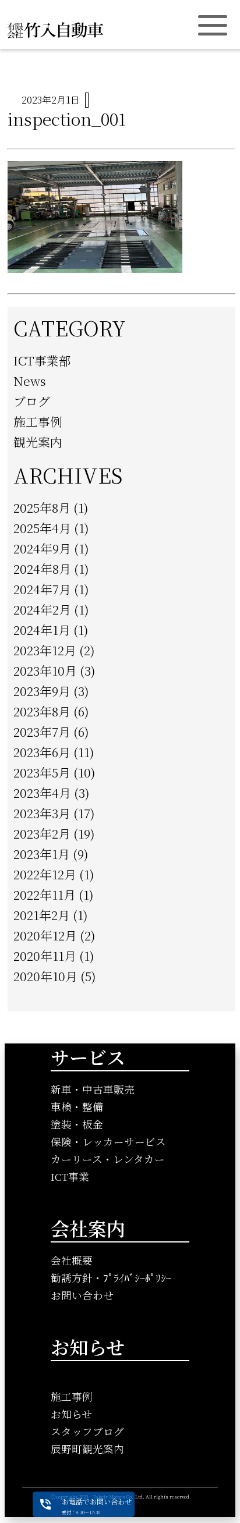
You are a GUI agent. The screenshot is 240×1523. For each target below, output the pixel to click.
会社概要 (72, 1260)
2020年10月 (45, 976)
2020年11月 (44, 955)
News (29, 380)
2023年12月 (44, 650)
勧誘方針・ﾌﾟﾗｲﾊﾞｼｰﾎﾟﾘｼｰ (111, 1277)
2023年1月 (41, 853)
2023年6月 (41, 752)
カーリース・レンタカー (108, 1159)
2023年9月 (41, 691)
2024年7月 (42, 589)
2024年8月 (42, 568)
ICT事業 (70, 1176)
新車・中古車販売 (93, 1089)
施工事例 (37, 421)
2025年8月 (41, 507)
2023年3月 (41, 813)
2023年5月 (41, 772)
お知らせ (71, 1414)
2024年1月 (41, 629)
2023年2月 (41, 833)
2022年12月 (44, 874)
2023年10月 (45, 670)
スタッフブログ (87, 1431)
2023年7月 (41, 731)
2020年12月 (45, 935)
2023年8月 (41, 711)
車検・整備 (77, 1106)
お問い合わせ (82, 1295)
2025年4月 (42, 528)
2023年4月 (42, 792)
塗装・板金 (77, 1124)
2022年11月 (44, 894)
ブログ (31, 401)
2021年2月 (41, 915)
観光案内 (37, 441)
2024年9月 (42, 548)
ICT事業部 (42, 360)
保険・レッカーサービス (108, 1141)
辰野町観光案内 (87, 1449)
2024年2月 (42, 609)
